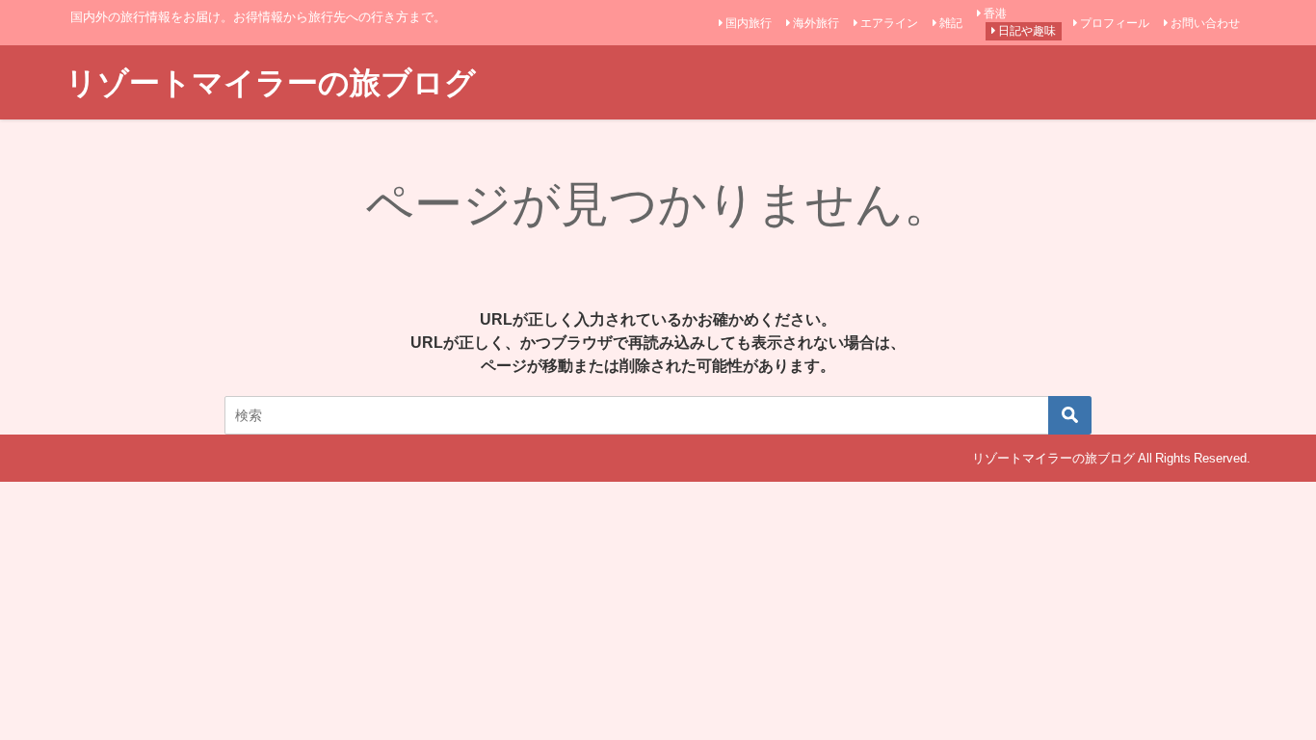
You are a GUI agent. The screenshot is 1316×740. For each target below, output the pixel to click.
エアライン (889, 23)
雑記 (950, 23)
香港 (995, 13)
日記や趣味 (1027, 31)
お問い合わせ (1205, 23)
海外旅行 (816, 23)
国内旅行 (748, 23)
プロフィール (1114, 23)
